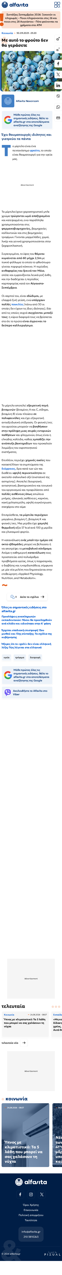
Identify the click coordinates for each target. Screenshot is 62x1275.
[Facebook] (58, 63)
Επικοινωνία (31, 1210)
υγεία (7, 657)
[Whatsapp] (58, 107)
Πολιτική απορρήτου (31, 1215)
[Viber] (58, 96)
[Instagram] (31, 1194)
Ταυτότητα (31, 1220)
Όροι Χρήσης (31, 1204)
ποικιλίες (17, 304)
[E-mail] (58, 118)
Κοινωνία (7, 33)
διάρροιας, (9, 468)
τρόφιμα (19, 657)
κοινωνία (17, 1099)
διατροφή (35, 657)
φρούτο (35, 150)
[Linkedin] (58, 85)
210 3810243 (31, 1236)
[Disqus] (31, 750)
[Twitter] (58, 74)
